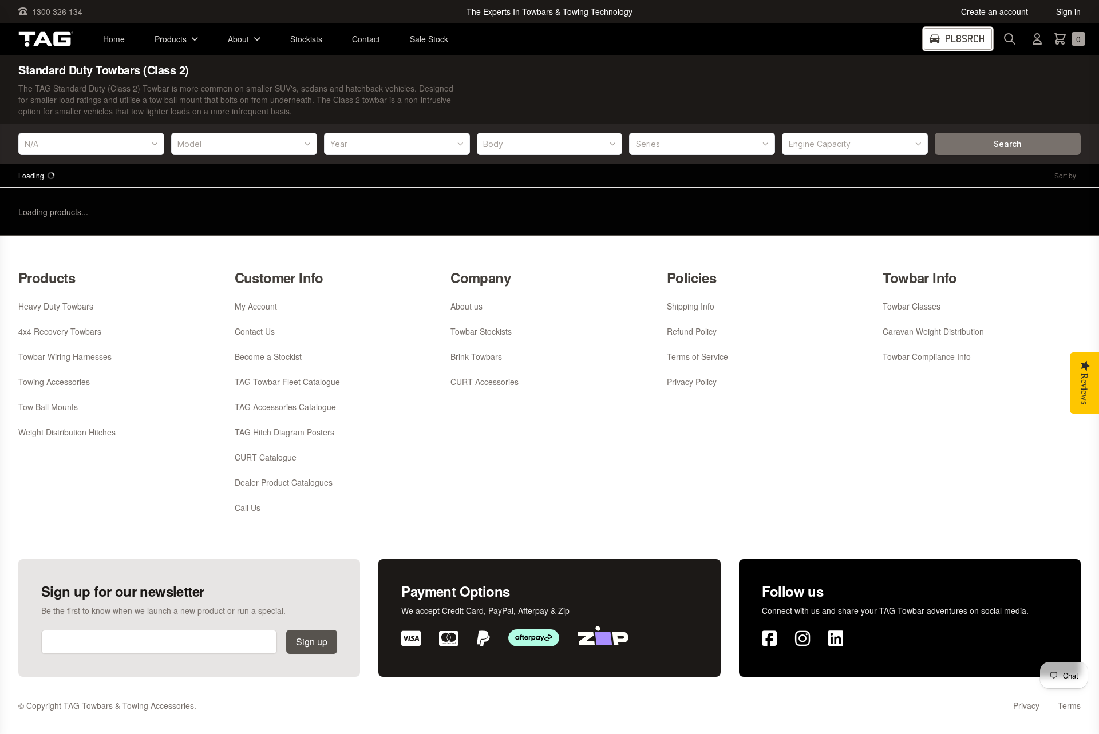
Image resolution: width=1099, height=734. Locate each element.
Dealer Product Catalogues (284, 482)
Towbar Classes (911, 306)
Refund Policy (692, 331)
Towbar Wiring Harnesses (65, 356)
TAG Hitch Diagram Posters (284, 432)
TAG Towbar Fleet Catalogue (287, 381)
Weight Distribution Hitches (67, 432)
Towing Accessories (54, 381)
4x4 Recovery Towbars (59, 331)
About (238, 39)
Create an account (994, 11)
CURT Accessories (484, 381)
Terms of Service (697, 356)
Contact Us (255, 331)
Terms (1069, 705)
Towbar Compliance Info (927, 356)
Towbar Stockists (481, 331)
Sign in (1068, 11)
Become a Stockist (268, 356)
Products (171, 39)
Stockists (306, 39)
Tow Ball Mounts (48, 406)
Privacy (1026, 705)
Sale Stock (429, 39)
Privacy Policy (692, 381)
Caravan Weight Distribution (933, 331)
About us (466, 306)
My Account (256, 306)
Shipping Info (690, 306)
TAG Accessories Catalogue (285, 406)
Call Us (247, 507)
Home (114, 39)
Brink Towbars (476, 356)
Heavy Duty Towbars (55, 306)
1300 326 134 (57, 11)
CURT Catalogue (266, 457)
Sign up (311, 641)
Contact (366, 39)
